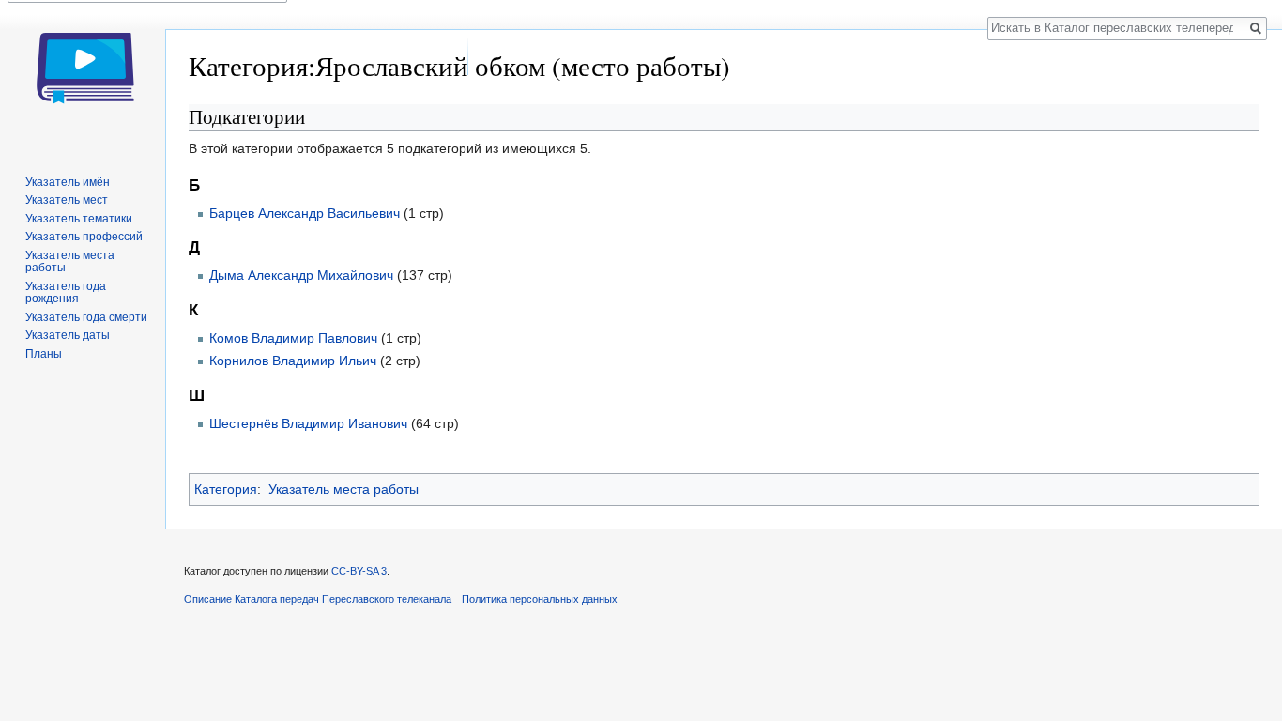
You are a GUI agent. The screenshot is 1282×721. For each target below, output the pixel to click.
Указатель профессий (84, 236)
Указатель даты (67, 335)
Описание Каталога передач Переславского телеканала (317, 599)
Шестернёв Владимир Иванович (308, 423)
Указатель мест (66, 200)
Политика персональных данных (540, 599)
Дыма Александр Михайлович (301, 275)
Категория (225, 489)
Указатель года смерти (86, 317)
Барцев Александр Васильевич (304, 213)
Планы (43, 353)
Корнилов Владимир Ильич (292, 360)
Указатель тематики (78, 218)
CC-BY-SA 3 (359, 570)
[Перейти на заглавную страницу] (83, 75)
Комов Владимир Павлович (293, 337)
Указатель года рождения (65, 293)
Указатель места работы (343, 489)
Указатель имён (67, 182)
